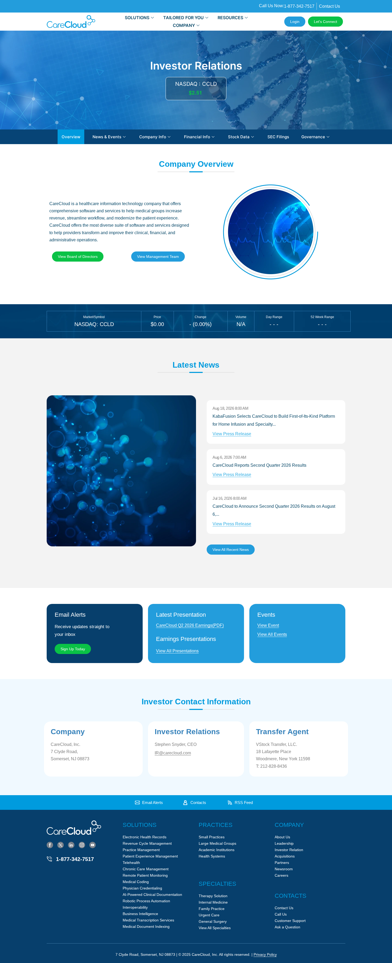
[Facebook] (50, 845)
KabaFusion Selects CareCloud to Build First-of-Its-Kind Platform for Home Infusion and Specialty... (274, 425)
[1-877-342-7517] (49, 859)
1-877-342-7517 (75, 859)
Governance (313, 136)
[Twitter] (61, 845)
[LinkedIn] (71, 845)
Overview (71, 136)
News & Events (107, 136)
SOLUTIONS (137, 17)
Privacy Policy (265, 954)
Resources (230, 17)
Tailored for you (183, 17)
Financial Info (197, 136)
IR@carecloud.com (173, 753)
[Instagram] (82, 845)
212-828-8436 (273, 766)
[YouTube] (93, 845)
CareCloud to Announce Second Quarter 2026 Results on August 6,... (274, 515)
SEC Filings (278, 136)
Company (184, 25)
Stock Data (239, 136)
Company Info (152, 136)
